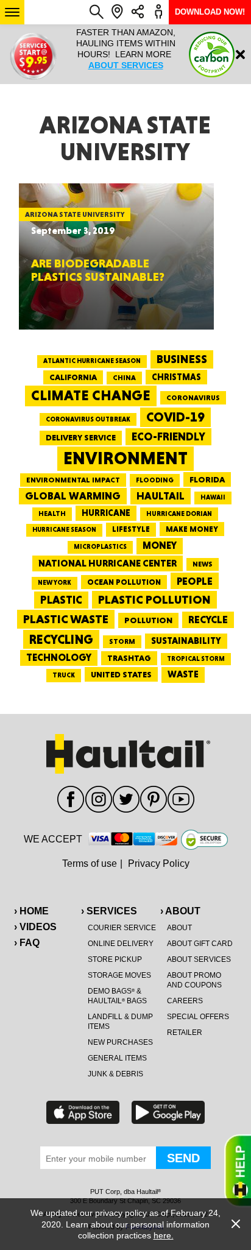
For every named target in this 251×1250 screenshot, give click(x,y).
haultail (160, 496)
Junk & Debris (115, 1074)
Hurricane (106, 512)
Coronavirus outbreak (88, 419)
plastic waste (65, 619)
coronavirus (193, 398)
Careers (185, 1001)
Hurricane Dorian (179, 514)
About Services (199, 959)
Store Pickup (115, 959)
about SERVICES (125, 65)
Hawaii (212, 497)
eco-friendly (168, 436)
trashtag (129, 658)
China (124, 377)
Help (237, 1170)
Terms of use (89, 863)
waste (183, 674)
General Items (117, 1058)
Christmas (176, 377)
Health (52, 513)
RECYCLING (61, 639)
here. (164, 1235)
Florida (207, 479)
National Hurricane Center (107, 563)
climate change (90, 395)
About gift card (200, 943)
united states (121, 674)
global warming (73, 496)
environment (125, 458)
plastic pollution (154, 600)
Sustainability (186, 640)
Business (182, 359)
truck (63, 675)
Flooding (155, 480)
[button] (12, 12)
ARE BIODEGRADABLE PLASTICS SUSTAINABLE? (97, 270)
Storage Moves (119, 975)
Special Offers (198, 1016)
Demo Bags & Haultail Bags (117, 996)
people (195, 580)
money (160, 545)
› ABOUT (180, 911)
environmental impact (73, 480)
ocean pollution (124, 582)
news (203, 564)
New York (54, 583)
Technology (58, 657)
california (73, 377)
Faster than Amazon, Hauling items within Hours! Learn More (125, 48)
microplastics (100, 547)
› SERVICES (109, 911)
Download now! (210, 11)
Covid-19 (175, 417)
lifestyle (131, 529)
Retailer (184, 1032)
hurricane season (64, 530)
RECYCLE (208, 619)
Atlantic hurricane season (92, 361)
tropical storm (196, 659)
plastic (61, 599)
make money (192, 529)
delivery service (81, 437)
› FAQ (27, 943)
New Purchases (120, 1042)
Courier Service (122, 927)
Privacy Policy (158, 863)
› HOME (31, 911)
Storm (122, 641)
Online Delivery (121, 943)
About (179, 927)
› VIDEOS (35, 927)
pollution (148, 620)
